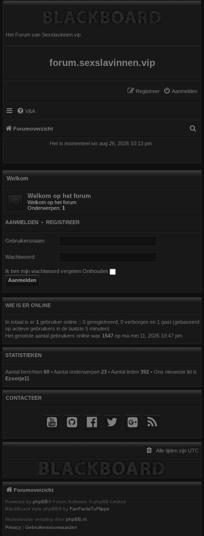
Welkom (17, 178)
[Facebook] (92, 422)
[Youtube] (52, 422)
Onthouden (96, 271)
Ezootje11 (17, 378)
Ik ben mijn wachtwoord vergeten (43, 271)
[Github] (72, 422)
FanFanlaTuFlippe (90, 509)
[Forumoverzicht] (102, 15)
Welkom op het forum (59, 195)
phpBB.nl (76, 519)
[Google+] (133, 422)
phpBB (40, 501)
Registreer (63, 222)
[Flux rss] (152, 422)
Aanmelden (21, 222)
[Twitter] (112, 422)
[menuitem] (180, 91)
